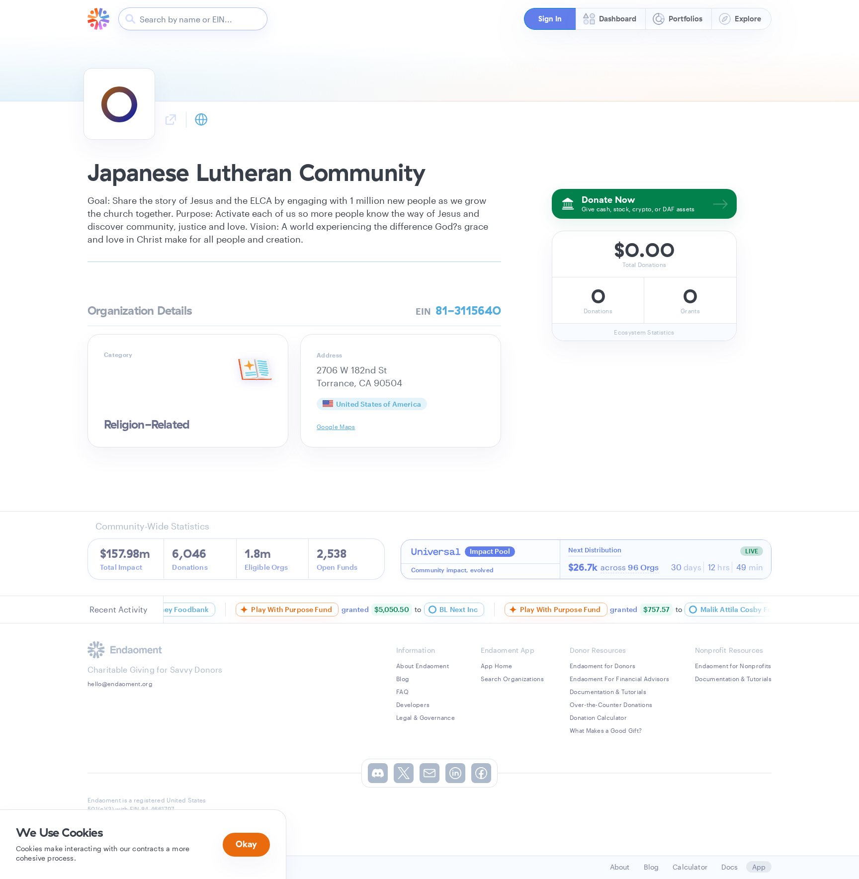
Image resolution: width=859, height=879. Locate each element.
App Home (497, 665)
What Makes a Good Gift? (606, 730)
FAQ (402, 691)
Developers (413, 704)
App (759, 867)
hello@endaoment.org (120, 683)
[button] (550, 19)
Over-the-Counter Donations (611, 704)
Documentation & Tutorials (608, 691)
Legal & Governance (425, 717)
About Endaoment (422, 665)
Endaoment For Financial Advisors (619, 678)
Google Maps (336, 426)
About (620, 867)
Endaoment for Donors (602, 665)
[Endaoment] (98, 19)
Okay (246, 844)
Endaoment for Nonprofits (733, 665)
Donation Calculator (598, 717)
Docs (729, 867)
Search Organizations (512, 678)
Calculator (690, 867)
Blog (402, 678)
